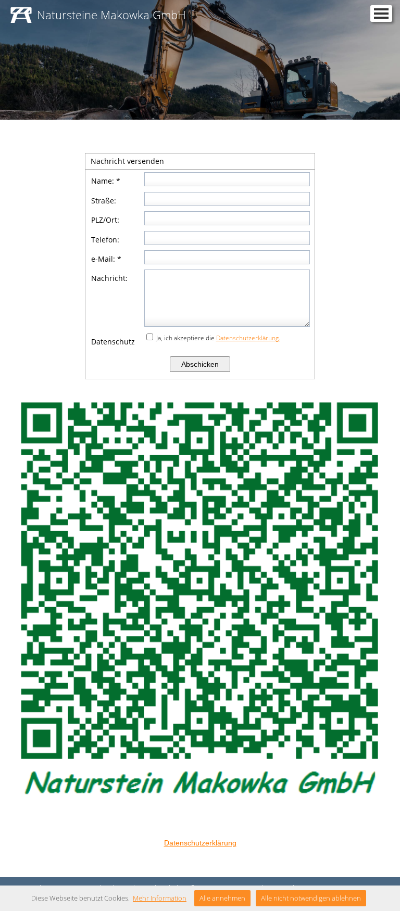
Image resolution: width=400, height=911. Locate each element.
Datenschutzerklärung (200, 843)
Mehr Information (159, 898)
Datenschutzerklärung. (248, 337)
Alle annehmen (222, 898)
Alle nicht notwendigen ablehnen (311, 898)
